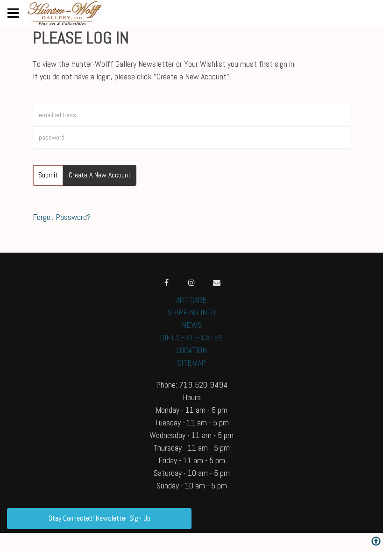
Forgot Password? (62, 217)
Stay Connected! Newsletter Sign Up (99, 518)
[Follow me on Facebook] (166, 282)
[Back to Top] (376, 542)
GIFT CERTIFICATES (191, 337)
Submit (48, 175)
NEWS (192, 324)
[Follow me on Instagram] (191, 282)
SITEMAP (191, 362)
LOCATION (192, 350)
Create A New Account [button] (100, 175)
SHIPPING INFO (191, 312)
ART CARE (191, 299)
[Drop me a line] (216, 282)
